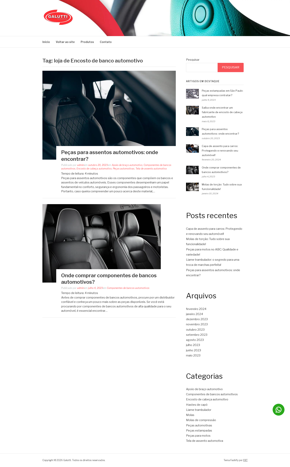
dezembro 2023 (197, 319)
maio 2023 (193, 355)
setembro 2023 (196, 335)
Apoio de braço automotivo (127, 165)
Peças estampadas (199, 430)
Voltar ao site (65, 42)
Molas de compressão (201, 420)
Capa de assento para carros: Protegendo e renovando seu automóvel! (220, 150)
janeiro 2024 (194, 314)
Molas (190, 415)
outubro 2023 (195, 329)
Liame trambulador (198, 410)
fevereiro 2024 (196, 309)
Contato (106, 42)
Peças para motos (198, 435)
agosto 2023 (195, 340)
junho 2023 (193, 350)
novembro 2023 (197, 324)
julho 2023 (193, 345)
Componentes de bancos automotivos (128, 288)
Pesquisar (192, 59)
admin (80, 165)
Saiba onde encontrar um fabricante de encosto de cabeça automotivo (222, 112)
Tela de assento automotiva (151, 168)
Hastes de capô (197, 405)
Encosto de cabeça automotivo (94, 168)
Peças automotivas (123, 168)
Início (46, 42)
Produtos (87, 42)
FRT (245, 460)
